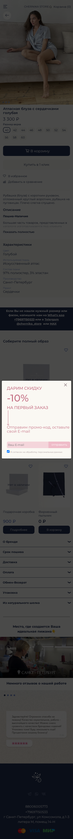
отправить (59, 444)
